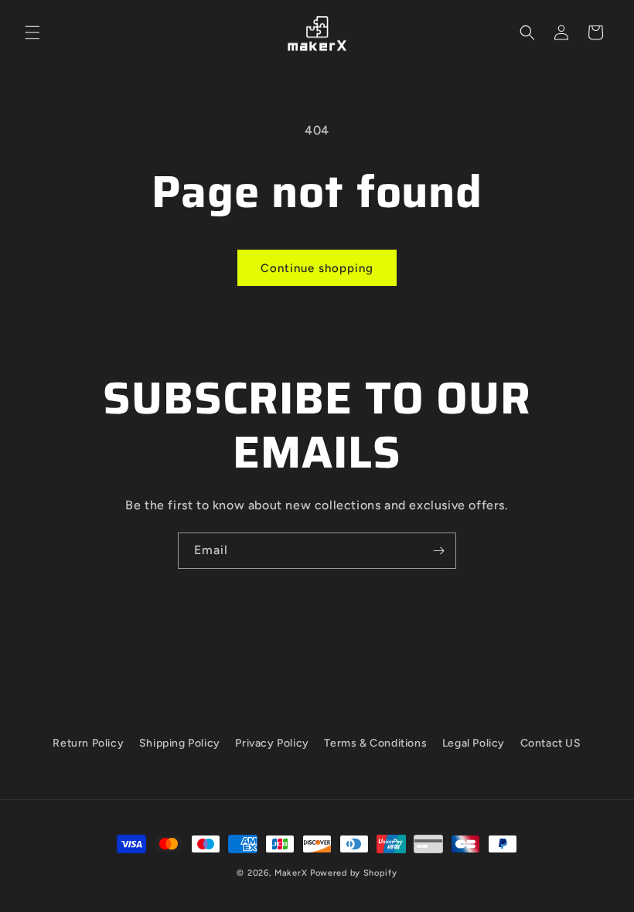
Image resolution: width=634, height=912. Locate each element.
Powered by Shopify (353, 873)
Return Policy (88, 743)
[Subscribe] (438, 551)
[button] (32, 32)
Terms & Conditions (375, 743)
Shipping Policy (179, 743)
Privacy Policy (271, 743)
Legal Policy (473, 743)
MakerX (290, 873)
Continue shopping (317, 268)
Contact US (550, 743)
